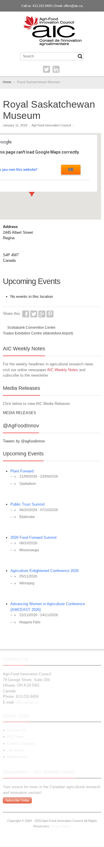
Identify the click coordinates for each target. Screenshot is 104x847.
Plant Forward (22, 471)
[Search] (80, 56)
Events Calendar (21, 743)
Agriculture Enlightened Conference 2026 (44, 571)
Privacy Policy (60, 826)
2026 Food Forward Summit (33, 537)
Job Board (15, 750)
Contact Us (16, 730)
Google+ (41, 314)
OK (70, 169)
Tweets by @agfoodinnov (24, 441)
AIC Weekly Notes (62, 370)
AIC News (15, 736)
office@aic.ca (73, 6)
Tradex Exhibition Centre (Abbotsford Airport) (38, 333)
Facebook (25, 314)
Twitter (46, 69)
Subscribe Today (17, 800)
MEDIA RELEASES (19, 413)
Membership (17, 757)
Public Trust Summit (27, 504)
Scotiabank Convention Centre (31, 328)
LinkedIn (56, 69)
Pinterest (50, 314)
